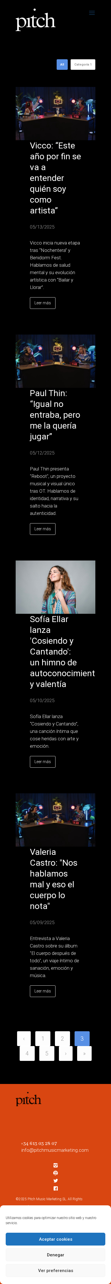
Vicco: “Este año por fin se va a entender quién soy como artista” (55, 177)
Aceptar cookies (55, 1239)
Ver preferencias (55, 1270)
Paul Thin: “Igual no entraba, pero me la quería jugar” (55, 414)
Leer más (42, 303)
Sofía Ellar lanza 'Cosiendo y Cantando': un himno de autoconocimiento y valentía (55, 651)
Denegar (55, 1254)
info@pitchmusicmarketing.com (55, 1150)
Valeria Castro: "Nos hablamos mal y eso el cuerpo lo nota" (53, 879)
